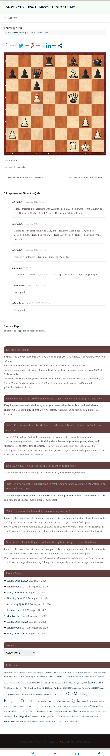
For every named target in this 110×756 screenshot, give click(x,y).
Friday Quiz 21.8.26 (17, 592)
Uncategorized (22, 716)
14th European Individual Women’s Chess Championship (53, 672)
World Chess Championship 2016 (48, 721)
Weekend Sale (38, 716)
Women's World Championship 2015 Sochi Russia (21, 721)
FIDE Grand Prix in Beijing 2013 (34, 688)
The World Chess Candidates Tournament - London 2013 (53, 712)
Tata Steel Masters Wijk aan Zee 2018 (35, 707)
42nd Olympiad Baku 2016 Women (36, 676)
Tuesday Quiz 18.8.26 (18, 610)
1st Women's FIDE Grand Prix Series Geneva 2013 (20, 672)
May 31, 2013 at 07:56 (38, 303)
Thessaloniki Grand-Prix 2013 (23, 712)
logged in (21, 330)
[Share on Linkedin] (51, 45)
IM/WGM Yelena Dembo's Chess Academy (39, 7)
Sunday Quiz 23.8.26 (18, 580)
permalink (21, 167)
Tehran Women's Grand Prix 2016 (59, 707)
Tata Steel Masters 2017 (15, 707)
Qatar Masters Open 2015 (63, 701)
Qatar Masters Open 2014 (46, 701)
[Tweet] (23, 45)
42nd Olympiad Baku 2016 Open (14, 677)
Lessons (63, 694)
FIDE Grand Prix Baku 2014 (13, 688)
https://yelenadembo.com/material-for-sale (83, 495)
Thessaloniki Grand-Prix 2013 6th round (24, 177)
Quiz (46, 32)
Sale (89, 701)
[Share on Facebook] (9, 45)
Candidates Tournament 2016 (78, 676)
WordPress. (85, 742)
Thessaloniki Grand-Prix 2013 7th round (86, 177)
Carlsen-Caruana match (20, 683)
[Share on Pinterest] (35, 45)
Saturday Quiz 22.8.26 (18, 586)
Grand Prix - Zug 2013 (52, 694)
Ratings (83, 701)
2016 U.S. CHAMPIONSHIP (58, 677)
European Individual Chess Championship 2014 (71, 683)
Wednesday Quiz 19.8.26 (20, 604)
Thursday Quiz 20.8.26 (19, 598)
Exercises (96, 682)
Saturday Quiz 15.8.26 (18, 627)
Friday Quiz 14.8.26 (17, 633)
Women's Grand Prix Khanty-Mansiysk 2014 (87, 717)
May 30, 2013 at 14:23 (36, 224)
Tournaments (79, 711)
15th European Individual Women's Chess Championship (89, 672)
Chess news (34, 682)
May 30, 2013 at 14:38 (36, 250)
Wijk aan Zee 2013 (51, 717)
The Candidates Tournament (80, 706)
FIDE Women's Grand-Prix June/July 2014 (80, 688)
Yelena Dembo (14, 32)
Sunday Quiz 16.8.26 (18, 621)
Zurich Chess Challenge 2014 (68, 721)
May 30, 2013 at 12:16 (36, 202)
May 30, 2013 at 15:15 (35, 268)
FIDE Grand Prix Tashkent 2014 (56, 688)
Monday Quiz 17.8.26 (18, 616)
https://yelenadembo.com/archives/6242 (35, 495)
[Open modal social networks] (59, 45)
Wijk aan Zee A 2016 (66, 717)
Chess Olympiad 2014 (47, 683)
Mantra (74, 742)
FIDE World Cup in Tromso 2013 (33, 694)
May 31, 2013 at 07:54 (38, 285)
